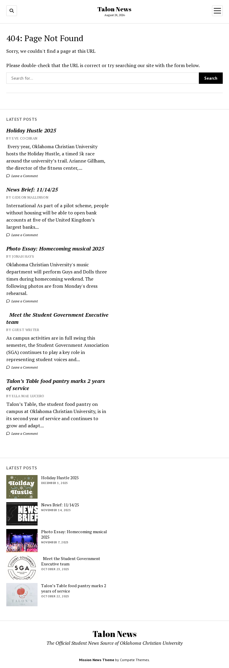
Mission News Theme (96, 660)
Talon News (114, 9)
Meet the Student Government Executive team (57, 318)
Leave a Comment (24, 176)
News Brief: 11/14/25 (32, 189)
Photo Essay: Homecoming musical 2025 (55, 248)
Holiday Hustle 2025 (31, 130)
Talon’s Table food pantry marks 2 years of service (55, 384)
